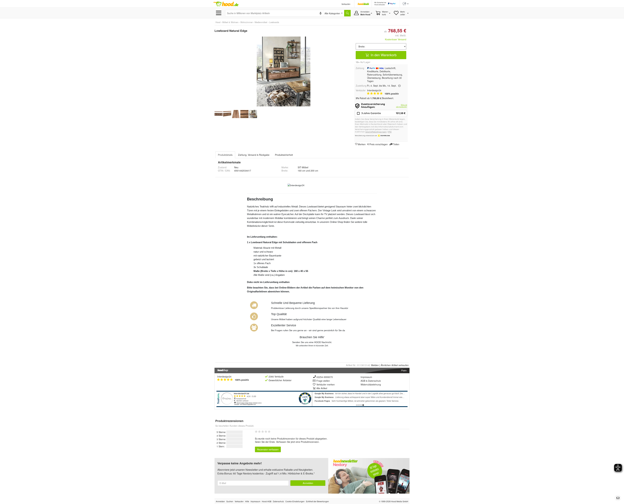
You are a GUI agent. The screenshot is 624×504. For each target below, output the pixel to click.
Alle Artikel (321, 388)
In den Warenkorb (383, 54)
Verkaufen (345, 4)
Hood (217, 22)
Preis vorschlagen (378, 144)
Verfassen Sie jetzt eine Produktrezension (297, 441)
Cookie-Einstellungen (295, 501)
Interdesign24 (224, 376)
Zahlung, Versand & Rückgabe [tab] (253, 154)
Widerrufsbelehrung (371, 384)
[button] (406, 3)
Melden (375, 365)
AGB (363, 380)
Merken (362, 144)
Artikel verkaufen (395, 365)
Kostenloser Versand (395, 39)
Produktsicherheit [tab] (284, 154)
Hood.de (226, 4)
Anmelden (308, 483)
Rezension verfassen (268, 449)
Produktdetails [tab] (225, 154)
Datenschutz (374, 380)
